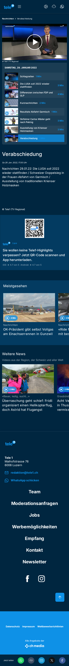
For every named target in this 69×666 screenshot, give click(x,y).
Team (35, 491)
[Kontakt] (62, 6)
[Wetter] (54, 6)
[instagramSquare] (41, 578)
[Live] (46, 6)
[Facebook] (62, 660)
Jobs (34, 515)
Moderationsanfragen (34, 503)
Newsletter (34, 561)
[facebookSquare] (27, 578)
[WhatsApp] (21, 660)
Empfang (34, 538)
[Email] (41, 660)
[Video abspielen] (34, 42)
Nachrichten (8, 18)
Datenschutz (13, 626)
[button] (31, 660)
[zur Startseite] (9, 6)
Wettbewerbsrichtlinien (50, 626)
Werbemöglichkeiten (34, 526)
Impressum (28, 626)
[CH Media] (34, 645)
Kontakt (34, 550)
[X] (52, 660)
